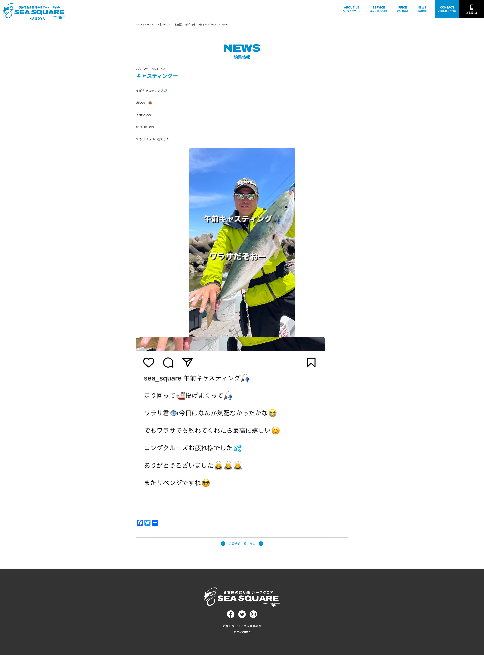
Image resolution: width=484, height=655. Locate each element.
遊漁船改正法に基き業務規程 (242, 626)
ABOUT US (352, 9)
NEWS (422, 9)
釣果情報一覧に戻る (242, 543)
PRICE (402, 9)
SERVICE (379, 9)
